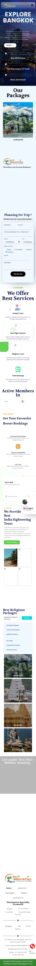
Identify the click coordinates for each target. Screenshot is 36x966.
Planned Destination (11, 232)
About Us (22, 888)
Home (9, 888)
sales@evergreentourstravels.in (18, 949)
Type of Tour (8, 246)
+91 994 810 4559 (20, 952)
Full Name (7, 225)
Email (6, 255)
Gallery (24, 893)
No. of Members (23, 232)
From (6, 239)
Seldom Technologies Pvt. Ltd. (22, 964)
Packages (9, 893)
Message (7, 262)
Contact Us (18, 898)
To (23, 239)
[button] (32, 5)
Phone (20, 225)
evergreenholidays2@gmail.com (20, 945)
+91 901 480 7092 (18, 955)
